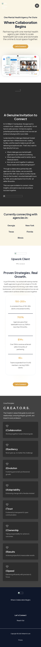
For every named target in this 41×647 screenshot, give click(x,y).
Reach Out (20, 620)
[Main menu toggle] (37, 6)
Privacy (20, 640)
